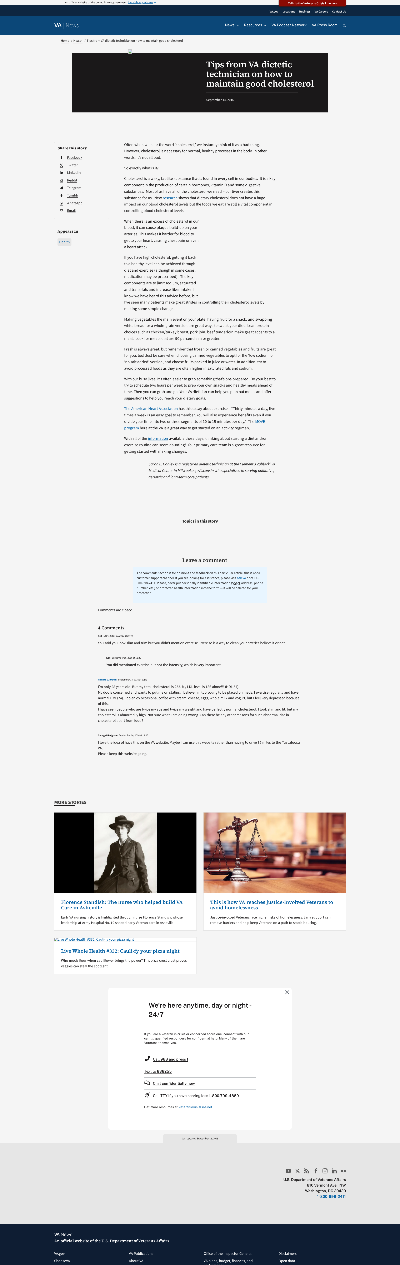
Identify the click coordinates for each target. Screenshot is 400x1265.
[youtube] (288, 1170)
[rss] (306, 1170)
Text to (158, 1071)
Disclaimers (288, 1253)
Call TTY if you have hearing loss (196, 1096)
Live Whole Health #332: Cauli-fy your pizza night (120, 950)
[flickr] (343, 1170)
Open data (287, 1261)
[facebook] (315, 1170)
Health (64, 242)
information (158, 438)
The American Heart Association (151, 409)
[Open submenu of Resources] (264, 25)
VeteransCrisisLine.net (195, 1107)
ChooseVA (62, 1261)
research (170, 198)
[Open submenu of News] (237, 25)
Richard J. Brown (107, 680)
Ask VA (241, 578)
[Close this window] (287, 992)
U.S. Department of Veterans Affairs (135, 1241)
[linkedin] (334, 1170)
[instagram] (325, 1170)
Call (170, 1059)
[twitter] (297, 1170)
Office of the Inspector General (228, 1253)
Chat (174, 1083)
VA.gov (59, 1253)
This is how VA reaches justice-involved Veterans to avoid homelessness (271, 905)
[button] (344, 25)
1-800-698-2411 (331, 1196)
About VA (136, 1261)
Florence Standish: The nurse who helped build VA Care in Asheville (122, 905)
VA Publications (141, 1253)
